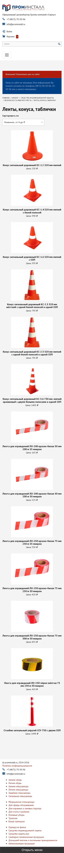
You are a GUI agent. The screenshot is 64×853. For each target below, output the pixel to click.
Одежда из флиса (17, 827)
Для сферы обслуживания (21, 805)
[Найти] (59, 44)
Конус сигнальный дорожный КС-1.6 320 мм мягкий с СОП (32, 258)
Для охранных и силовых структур (25, 808)
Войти (9, 31)
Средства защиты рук (19, 833)
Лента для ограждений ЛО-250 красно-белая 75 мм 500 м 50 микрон (32, 637)
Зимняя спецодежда (18, 786)
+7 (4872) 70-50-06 (16, 19)
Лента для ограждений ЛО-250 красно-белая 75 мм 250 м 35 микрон (32, 542)
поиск (6, 43)
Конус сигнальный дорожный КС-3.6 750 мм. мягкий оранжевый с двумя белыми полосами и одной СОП (32, 400)
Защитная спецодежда (19, 792)
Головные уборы (16, 815)
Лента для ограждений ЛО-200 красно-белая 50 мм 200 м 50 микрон (32, 495)
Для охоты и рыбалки (19, 811)
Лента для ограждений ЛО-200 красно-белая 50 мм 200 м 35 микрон (32, 448)
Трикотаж (13, 818)
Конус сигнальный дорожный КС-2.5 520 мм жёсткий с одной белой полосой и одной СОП (32, 306)
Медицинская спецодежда (21, 802)
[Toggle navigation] (6, 55)
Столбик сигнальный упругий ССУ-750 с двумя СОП (32, 730)
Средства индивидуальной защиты (25, 830)
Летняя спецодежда (18, 789)
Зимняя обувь (15, 779)
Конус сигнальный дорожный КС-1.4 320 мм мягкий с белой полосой (32, 211)
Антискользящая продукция (22, 843)
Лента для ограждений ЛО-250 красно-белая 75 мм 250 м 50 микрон (32, 590)
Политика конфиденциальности (17, 765)
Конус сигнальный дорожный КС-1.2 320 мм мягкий (32, 165)
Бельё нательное (17, 821)
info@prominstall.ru (16, 24)
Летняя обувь (15, 783)
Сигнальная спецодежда (20, 796)
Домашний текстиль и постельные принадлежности (33, 840)
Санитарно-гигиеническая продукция (26, 837)
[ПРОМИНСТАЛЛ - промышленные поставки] (23, 8)
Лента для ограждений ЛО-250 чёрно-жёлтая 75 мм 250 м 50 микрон (32, 684)
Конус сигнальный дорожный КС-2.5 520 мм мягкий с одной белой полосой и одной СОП (32, 353)
